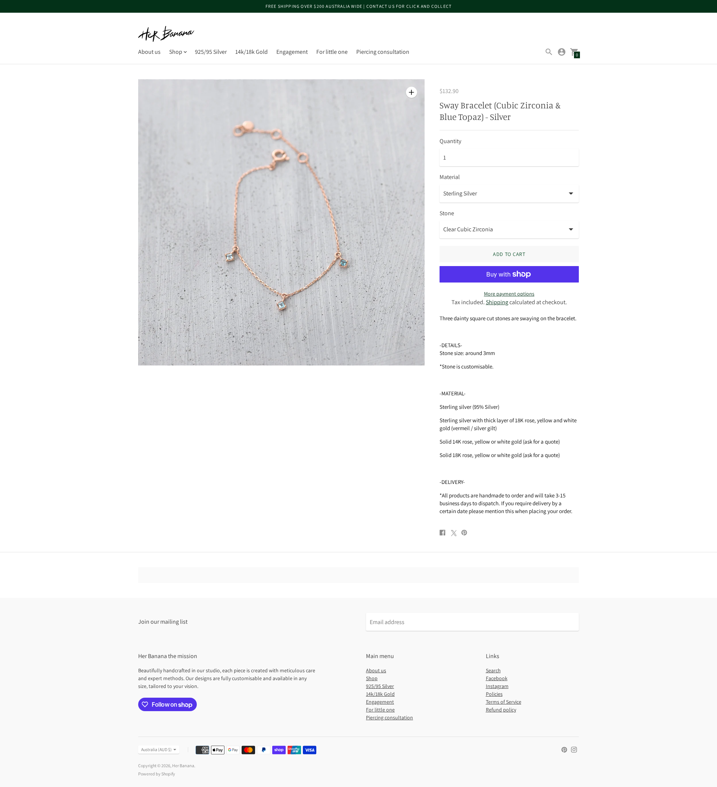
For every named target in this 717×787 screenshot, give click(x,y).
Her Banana (183, 765)
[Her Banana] (166, 33)
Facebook (497, 678)
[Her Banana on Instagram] (574, 749)
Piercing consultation (382, 52)
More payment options (509, 293)
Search (493, 670)
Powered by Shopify (156, 774)
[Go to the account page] (561, 51)
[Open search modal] (548, 51)
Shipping (497, 302)
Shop (372, 678)
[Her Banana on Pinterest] (564, 749)
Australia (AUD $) (156, 749)
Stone (447, 213)
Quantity (450, 141)
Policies (494, 694)
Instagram (497, 686)
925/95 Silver (211, 52)
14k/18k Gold (251, 52)
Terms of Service (503, 701)
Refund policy (501, 709)
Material (450, 177)
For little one (332, 52)
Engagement (292, 52)
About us (149, 52)
